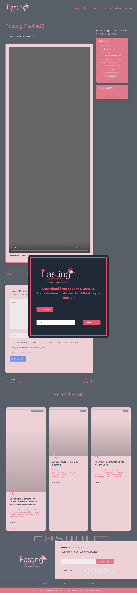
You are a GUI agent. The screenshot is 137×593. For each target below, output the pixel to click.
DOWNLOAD (91, 322)
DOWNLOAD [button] (45, 309)
